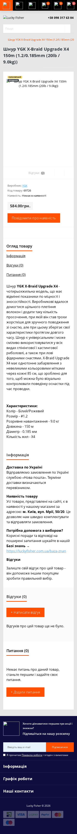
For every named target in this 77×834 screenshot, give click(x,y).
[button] (32, 5)
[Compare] (69, 172)
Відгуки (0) (14, 265)
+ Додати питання (25, 692)
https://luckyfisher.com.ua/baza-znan (36, 551)
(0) (42, 173)
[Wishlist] (59, 172)
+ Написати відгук (25, 612)
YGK (24, 185)
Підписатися (60, 747)
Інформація (15, 255)
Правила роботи (32, 755)
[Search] (67, 28)
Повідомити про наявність (34, 218)
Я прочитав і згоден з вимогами (37, 755)
